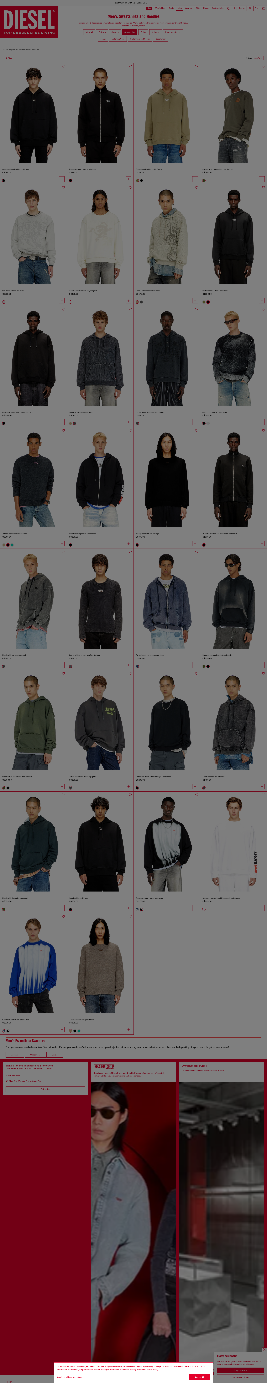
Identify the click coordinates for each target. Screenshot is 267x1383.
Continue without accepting (69, 1377)
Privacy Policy (136, 1369)
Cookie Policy (152, 1369)
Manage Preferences (110, 1369)
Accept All (199, 1377)
